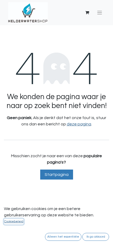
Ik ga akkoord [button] (95, 236)
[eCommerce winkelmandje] (87, 13)
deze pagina (79, 124)
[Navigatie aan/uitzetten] (99, 12)
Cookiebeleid (13, 221)
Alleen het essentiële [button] (63, 236)
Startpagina (57, 174)
